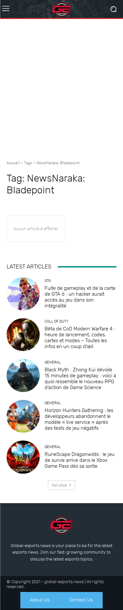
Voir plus (59, 485)
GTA (48, 281)
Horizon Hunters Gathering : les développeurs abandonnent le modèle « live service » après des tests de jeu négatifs (79, 419)
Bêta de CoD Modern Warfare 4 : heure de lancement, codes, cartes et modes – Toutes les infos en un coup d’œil (80, 337)
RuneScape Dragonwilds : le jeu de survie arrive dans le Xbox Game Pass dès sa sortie (79, 460)
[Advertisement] (61, 87)
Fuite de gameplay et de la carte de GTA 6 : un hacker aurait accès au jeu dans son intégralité (80, 297)
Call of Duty (57, 321)
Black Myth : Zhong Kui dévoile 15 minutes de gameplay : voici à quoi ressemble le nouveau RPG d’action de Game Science (80, 378)
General (53, 362)
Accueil (13, 163)
